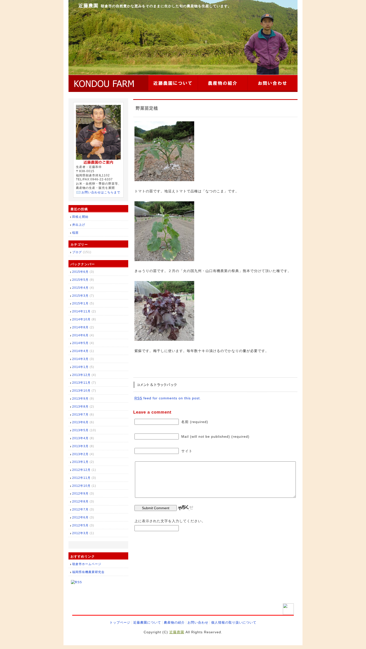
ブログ (77, 252)
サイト (186, 451)
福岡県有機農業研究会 (88, 572)
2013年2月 (80, 454)
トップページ (120, 622)
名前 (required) (194, 422)
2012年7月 (80, 509)
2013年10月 (81, 390)
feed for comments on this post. (167, 398)
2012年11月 (81, 478)
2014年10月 (81, 319)
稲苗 (75, 232)
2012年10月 (81, 486)
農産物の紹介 (174, 622)
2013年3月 (80, 446)
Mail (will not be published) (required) (215, 436)
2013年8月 (80, 406)
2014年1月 (80, 367)
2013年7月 (80, 414)
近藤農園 (88, 5)
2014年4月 (80, 351)
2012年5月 (80, 525)
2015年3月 (80, 295)
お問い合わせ (197, 622)
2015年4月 (80, 287)
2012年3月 (80, 533)
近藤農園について (147, 622)
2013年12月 (81, 375)
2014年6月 (80, 335)
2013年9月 (80, 398)
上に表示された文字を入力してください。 (169, 521)
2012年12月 (81, 470)
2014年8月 (80, 327)
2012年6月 (80, 517)
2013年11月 (81, 382)
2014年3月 (80, 359)
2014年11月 (81, 311)
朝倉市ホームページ (86, 564)
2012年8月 (80, 501)
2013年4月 (80, 438)
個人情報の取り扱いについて (233, 622)
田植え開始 (80, 216)
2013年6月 (80, 422)
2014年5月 (80, 343)
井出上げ (78, 224)
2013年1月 (80, 462)
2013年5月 (80, 430)
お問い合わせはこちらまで (100, 192)
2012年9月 (80, 493)
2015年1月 (80, 303)
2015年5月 (80, 280)
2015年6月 (80, 272)
